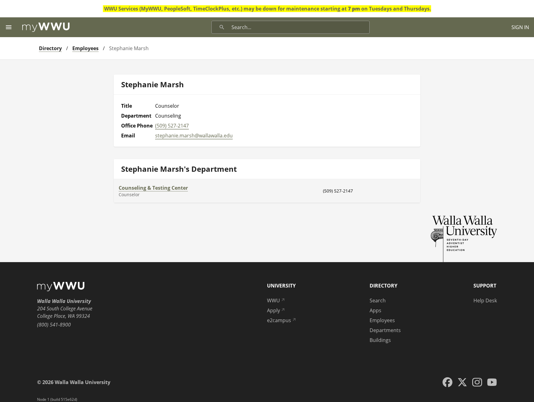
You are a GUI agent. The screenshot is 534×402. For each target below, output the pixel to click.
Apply (273, 310)
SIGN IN (520, 27)
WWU (273, 300)
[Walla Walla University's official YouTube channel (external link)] (492, 382)
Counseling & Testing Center (153, 187)
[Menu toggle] (8, 27)
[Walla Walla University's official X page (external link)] (462, 382)
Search (378, 300)
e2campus (279, 320)
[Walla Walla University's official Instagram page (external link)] (477, 382)
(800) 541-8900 (54, 324)
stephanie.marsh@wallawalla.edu (194, 135)
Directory (50, 48)
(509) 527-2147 (172, 125)
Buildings (380, 340)
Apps (375, 310)
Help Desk (485, 300)
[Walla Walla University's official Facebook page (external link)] (447, 382)
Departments (385, 330)
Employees (85, 48)
